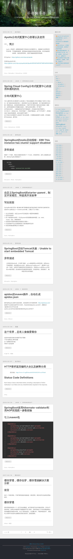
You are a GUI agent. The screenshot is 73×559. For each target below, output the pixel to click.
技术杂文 (18, 32)
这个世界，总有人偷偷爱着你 (20, 331)
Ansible (59, 109)
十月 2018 (58, 164)
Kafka (64, 115)
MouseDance (65, 119)
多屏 (57, 131)
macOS (64, 128)
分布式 (25, 73)
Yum (57, 128)
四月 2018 (58, 173)
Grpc (57, 78)
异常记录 (18, 135)
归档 (9, 2)
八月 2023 (58, 153)
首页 (3, 2)
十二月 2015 (59, 179)
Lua (61, 117)
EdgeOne (28, 547)
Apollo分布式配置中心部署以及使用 (24, 37)
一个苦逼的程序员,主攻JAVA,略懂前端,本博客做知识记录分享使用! (36, 17)
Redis (12, 179)
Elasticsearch (64, 111)
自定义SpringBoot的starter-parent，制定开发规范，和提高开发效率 (27, 194)
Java (6, 73)
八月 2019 (58, 158)
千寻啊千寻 (36, 13)
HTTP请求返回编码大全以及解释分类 (25, 366)
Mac (64, 117)
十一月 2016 (59, 177)
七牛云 (57, 130)
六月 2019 (58, 160)
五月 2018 (58, 171)
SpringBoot (12, 73)
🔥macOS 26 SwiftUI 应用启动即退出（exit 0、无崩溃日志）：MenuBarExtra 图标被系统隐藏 (62, 40)
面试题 (60, 133)
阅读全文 (8, 67)
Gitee (38, 544)
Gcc (65, 113)
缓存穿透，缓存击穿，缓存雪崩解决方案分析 (26, 482)
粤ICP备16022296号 (45, 548)
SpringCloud (19, 73)
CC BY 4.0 (43, 550)
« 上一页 (6, 532)
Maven (25, 289)
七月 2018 (58, 168)
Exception (7, 179)
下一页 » (49, 532)
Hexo (38, 547)
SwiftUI (64, 126)
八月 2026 (58, 145)
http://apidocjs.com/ (44, 303)
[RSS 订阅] (70, 2)
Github (34, 544)
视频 (16, 326)
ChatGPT (58, 111)
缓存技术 (18, 475)
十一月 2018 (59, 162)
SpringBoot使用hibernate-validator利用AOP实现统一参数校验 (26, 409)
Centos (63, 109)
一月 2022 (58, 156)
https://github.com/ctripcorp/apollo (22, 57)
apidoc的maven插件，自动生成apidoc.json (22, 296)
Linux (57, 88)
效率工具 (63, 131)
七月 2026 (58, 147)
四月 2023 (58, 154)
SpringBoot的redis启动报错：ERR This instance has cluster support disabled (27, 141)
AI (56, 76)
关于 (14, 2)
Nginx (60, 120)
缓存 (10, 523)
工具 (59, 131)
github (60, 128)
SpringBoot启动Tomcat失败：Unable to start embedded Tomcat (27, 250)
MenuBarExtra (59, 119)
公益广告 (7, 353)
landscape (47, 547)
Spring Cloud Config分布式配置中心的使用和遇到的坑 (27, 87)
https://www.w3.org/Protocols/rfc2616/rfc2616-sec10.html (31, 372)
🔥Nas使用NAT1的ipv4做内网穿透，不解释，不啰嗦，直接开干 (62, 59)
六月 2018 (58, 170)
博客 (31, 544)
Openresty (65, 120)
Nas (57, 90)
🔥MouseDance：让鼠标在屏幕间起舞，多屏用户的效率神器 (62, 47)
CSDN (41, 544)
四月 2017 (58, 175)
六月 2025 (58, 151)
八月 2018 (58, 166)
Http (6, 394)
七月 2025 (58, 149)
